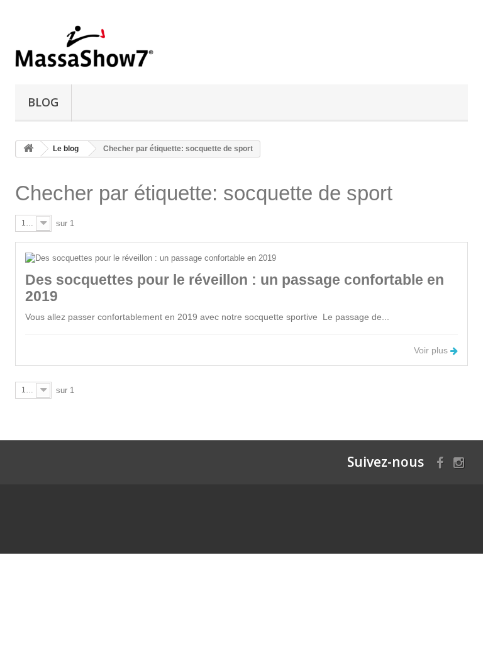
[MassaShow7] (84, 47)
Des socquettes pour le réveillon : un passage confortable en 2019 (234, 287)
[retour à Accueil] (28, 149)
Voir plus (432, 350)
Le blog (66, 148)
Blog (43, 102)
